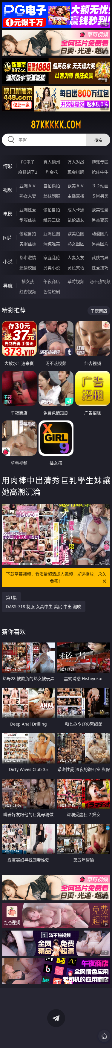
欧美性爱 (100, 209)
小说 (8, 261)
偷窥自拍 (27, 233)
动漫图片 (100, 233)
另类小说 (51, 267)
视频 (8, 190)
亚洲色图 (51, 233)
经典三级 (51, 220)
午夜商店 (51, 281)
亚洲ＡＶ (27, 186)
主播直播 (75, 196)
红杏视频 (27, 291)
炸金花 (51, 172)
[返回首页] (104, 1036)
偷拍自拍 (51, 209)
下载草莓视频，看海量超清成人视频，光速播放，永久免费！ (56, 577)
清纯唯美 (51, 244)
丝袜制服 (51, 196)
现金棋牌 (75, 172)
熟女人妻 (27, 196)
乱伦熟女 (75, 220)
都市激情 (27, 257)
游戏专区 (100, 162)
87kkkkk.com (56, 125)
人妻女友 (75, 257)
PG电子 (28, 162)
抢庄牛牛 (100, 172)
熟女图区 (75, 244)
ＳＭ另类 (100, 196)
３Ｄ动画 (100, 186)
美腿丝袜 (27, 244)
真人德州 (51, 162)
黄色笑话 (75, 267)
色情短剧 (51, 291)
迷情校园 (27, 267)
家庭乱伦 (51, 257)
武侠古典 (100, 257)
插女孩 (28, 281)
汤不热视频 (100, 281)
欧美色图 (75, 233)
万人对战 (75, 162)
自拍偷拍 (51, 186)
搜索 (98, 140)
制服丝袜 (27, 220)
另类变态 (100, 220)
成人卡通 (75, 209)
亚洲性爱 (27, 209)
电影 (8, 214)
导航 (8, 285)
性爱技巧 (100, 267)
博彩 (8, 166)
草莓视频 (75, 281)
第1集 (11, 597)
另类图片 (100, 244)
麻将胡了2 (27, 172)
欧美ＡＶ (75, 186)
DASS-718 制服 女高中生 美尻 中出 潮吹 (43, 606)
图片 (8, 238)
